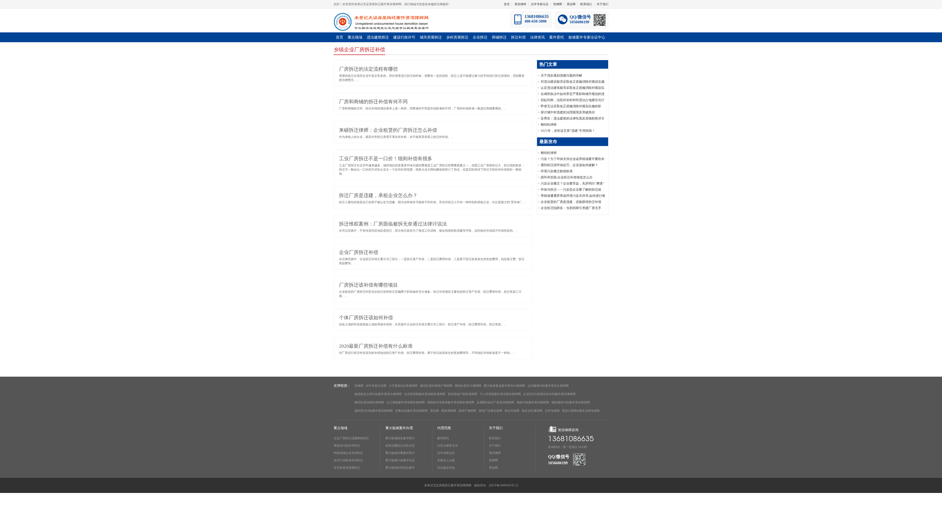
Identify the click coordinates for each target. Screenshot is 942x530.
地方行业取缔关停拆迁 (348, 460)
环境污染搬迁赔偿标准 (557, 171)
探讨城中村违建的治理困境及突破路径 (568, 112)
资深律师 (520, 4)
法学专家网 (552, 410)
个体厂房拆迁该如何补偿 (366, 317)
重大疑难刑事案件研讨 (400, 453)
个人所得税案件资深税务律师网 (500, 394)
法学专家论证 (540, 4)
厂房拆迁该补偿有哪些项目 (368, 285)
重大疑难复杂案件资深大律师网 (504, 385)
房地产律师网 (467, 410)
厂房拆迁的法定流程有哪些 (368, 69)
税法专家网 (512, 410)
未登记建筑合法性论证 (400, 445)
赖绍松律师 (549, 124)
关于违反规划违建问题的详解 (561, 75)
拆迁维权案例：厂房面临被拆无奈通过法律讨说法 (393, 223)
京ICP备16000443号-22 (503, 485)
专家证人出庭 (446, 460)
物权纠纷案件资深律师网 (533, 402)
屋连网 (571, 4)
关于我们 (602, 4)
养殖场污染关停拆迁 (347, 445)
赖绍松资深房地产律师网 (436, 385)
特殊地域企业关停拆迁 (348, 453)
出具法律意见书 (447, 445)
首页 (507, 4)
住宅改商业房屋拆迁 (347, 467)
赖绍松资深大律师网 (468, 385)
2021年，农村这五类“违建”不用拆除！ (568, 130)
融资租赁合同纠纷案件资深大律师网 (378, 394)
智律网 (557, 4)
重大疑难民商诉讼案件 (400, 467)
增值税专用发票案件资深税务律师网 (450, 402)
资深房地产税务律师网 (462, 394)
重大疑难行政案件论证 (400, 460)
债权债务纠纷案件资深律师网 (570, 402)
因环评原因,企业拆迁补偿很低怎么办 (566, 177)
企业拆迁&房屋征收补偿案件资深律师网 (549, 394)
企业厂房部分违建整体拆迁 (351, 438)
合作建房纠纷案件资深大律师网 (548, 385)
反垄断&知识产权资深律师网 (495, 402)
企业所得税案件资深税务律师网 (424, 394)
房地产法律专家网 (490, 410)
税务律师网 (448, 410)
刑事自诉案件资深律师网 (411, 410)
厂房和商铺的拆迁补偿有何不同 (373, 101)
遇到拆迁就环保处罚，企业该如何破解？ (569, 165)
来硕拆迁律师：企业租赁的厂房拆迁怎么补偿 (388, 130)
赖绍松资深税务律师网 (369, 402)
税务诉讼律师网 (532, 410)
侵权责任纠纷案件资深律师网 (373, 410)
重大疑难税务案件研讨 (400, 438)
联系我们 (586, 4)
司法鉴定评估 (446, 467)
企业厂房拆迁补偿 (358, 252)
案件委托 (443, 438)
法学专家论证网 (376, 385)
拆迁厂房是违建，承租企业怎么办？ (378, 195)
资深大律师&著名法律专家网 (581, 410)
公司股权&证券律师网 (403, 385)
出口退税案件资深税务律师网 (405, 402)
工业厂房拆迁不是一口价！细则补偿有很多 (385, 158)
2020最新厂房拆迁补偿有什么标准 (376, 346)
